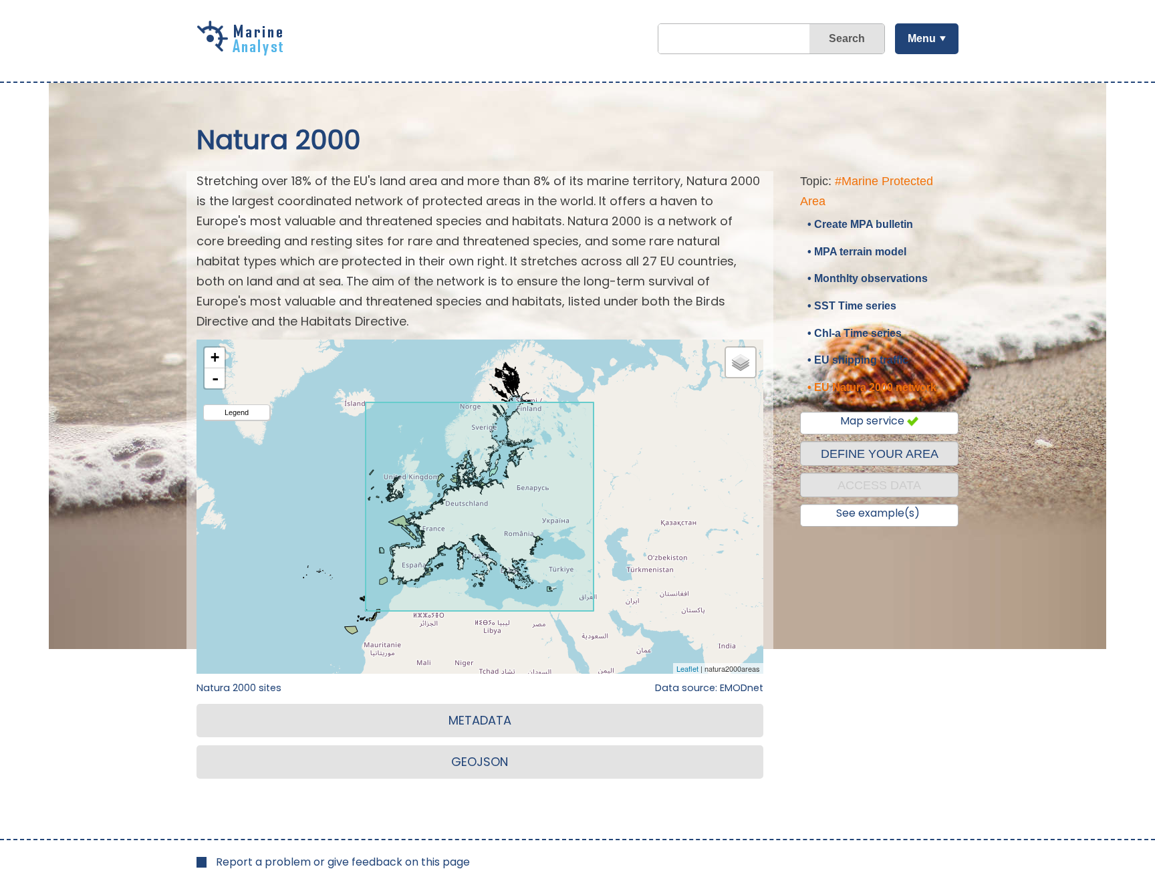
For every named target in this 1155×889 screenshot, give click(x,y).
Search (847, 38)
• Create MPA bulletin (860, 224)
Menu (922, 38)
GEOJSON (479, 761)
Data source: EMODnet (709, 687)
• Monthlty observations (867, 278)
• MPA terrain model (856, 251)
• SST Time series (851, 305)
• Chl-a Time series (854, 333)
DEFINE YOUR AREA (879, 454)
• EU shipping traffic (857, 360)
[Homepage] (243, 50)
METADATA (479, 720)
